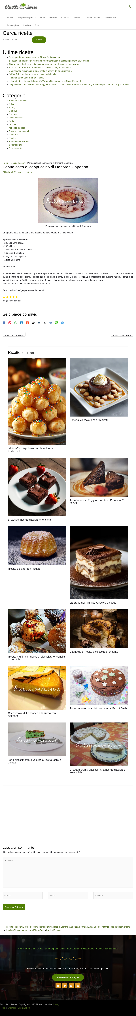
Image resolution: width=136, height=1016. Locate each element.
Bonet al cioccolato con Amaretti (89, 420)
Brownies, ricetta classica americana (29, 519)
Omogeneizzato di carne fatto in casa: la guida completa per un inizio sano (44, 64)
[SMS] (33, 322)
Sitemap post (24, 1008)
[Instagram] (71, 985)
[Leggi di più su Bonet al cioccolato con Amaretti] (99, 387)
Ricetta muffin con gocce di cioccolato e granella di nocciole (36, 658)
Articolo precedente (14, 335)
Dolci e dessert (16, 118)
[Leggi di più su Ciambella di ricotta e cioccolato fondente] (99, 629)
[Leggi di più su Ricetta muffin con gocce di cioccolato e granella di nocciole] (37, 631)
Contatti (100, 949)
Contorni (13, 114)
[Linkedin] (21, 322)
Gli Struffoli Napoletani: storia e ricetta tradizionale (32, 74)
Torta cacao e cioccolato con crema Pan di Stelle (98, 708)
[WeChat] (56, 322)
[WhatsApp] (15, 322)
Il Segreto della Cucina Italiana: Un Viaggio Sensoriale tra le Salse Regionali (45, 81)
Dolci (62, 949)
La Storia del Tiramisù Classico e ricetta (93, 602)
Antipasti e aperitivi (18, 101)
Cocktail (13, 111)
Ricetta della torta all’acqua (24, 568)
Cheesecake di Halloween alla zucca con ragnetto (32, 714)
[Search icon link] (129, 6)
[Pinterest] (9, 322)
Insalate (12, 124)
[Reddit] (27, 322)
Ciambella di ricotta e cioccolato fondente (94, 651)
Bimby (12, 107)
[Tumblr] (39, 322)
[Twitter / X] (45, 322)
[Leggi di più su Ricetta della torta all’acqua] (37, 545)
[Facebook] (4, 322)
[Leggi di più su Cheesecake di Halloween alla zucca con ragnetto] (37, 688)
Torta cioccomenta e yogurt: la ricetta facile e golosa (34, 761)
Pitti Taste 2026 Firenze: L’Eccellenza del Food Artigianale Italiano (40, 67)
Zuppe (40, 949)
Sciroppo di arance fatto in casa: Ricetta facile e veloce (34, 57)
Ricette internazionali (19, 141)
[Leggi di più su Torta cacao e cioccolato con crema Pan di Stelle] (99, 685)
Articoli (12, 104)
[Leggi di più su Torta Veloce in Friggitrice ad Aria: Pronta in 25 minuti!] (99, 477)
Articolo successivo (122, 335)
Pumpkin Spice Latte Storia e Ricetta (26, 78)
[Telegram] (62, 322)
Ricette (12, 138)
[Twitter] (64, 985)
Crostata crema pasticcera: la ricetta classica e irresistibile (97, 771)
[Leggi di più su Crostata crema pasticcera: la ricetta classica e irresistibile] (99, 744)
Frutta (11, 121)
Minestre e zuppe (17, 128)
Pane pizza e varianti (19, 131)
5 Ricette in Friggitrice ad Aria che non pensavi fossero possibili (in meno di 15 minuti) (49, 61)
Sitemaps (11, 1008)
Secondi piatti (15, 145)
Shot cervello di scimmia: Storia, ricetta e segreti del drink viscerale (40, 71)
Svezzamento (15, 148)
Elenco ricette (111, 949)
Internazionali (73, 949)
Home (21, 949)
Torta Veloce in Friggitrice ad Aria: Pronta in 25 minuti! (97, 501)
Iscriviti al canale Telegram (68, 977)
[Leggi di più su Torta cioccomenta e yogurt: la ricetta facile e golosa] (37, 739)
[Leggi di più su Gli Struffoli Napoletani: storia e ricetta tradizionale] (37, 401)
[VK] (50, 322)
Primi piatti (14, 134)
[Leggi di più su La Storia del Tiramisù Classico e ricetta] (99, 563)
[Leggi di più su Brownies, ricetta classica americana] (37, 487)
